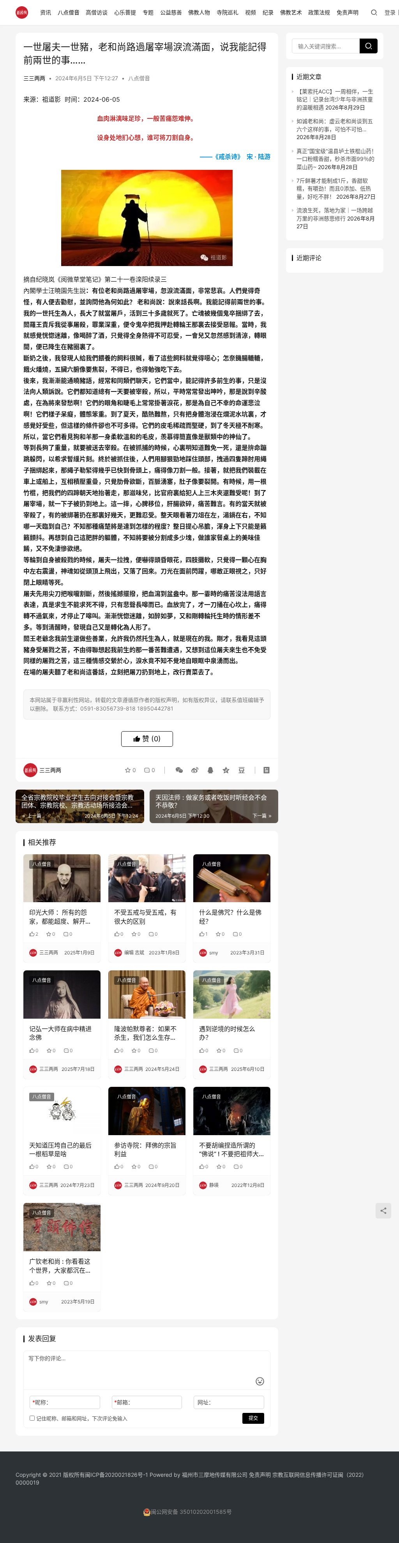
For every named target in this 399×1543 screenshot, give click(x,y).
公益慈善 (171, 12)
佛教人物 (199, 12)
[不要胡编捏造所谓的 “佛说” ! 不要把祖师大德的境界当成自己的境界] (231, 1111)
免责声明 (347, 12)
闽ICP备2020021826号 (114, 1474)
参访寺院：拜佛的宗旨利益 (145, 1149)
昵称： (41, 1402)
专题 (148, 12)
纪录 (268, 12)
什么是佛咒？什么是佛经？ (230, 916)
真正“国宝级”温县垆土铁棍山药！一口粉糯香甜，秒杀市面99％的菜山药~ (337, 159)
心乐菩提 (125, 12)
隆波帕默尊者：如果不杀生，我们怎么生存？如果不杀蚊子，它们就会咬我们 (145, 1033)
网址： (206, 1402)
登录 (390, 12)
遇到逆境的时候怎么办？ (227, 1033)
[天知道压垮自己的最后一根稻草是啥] (62, 1111)
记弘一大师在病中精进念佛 (60, 1033)
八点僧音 (68, 12)
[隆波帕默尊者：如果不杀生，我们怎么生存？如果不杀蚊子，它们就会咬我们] (146, 994)
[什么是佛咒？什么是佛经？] (231, 878)
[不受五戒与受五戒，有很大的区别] (146, 878)
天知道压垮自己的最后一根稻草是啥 (60, 1149)
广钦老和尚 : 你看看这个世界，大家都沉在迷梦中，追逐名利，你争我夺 (60, 1266)
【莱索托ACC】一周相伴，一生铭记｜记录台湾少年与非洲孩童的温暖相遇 (335, 99)
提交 (253, 1418)
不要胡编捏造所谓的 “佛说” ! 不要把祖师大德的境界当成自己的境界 (230, 1150)
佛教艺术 (291, 12)
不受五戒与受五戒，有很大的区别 (145, 916)
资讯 (45, 12)
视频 (250, 12)
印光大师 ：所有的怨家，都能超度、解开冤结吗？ (60, 917)
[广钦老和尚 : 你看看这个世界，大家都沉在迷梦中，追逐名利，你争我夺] (62, 1227)
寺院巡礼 (227, 12)
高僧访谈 (97, 12)
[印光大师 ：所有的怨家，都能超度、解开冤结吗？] (62, 878)
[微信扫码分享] (179, 770)
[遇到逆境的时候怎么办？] (231, 994)
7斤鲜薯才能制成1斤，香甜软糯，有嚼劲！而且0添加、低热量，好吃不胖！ (334, 188)
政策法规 (319, 12)
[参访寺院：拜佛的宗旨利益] (146, 1111)
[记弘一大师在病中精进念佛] (62, 994)
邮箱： (123, 1402)
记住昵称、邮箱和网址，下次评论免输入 (81, 1418)
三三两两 (34, 78)
